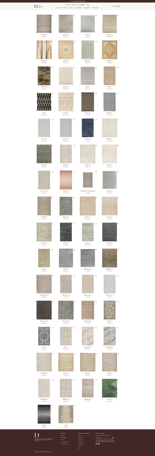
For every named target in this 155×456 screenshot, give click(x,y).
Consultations (63, 437)
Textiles (71, 7)
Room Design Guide (64, 443)
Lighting (65, 7)
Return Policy (80, 437)
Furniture (59, 7)
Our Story (73, 4)
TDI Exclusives (95, 7)
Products (62, 439)
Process (68, 4)
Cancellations (81, 441)
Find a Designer (81, 4)
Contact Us (80, 446)
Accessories (87, 7)
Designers (63, 435)
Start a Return (80, 439)
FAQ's (79, 448)
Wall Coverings (78, 7)
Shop (88, 4)
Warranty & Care (81, 443)
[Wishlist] (117, 6)
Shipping (80, 435)
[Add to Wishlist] (52, 15)
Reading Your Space (65, 441)
